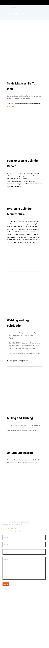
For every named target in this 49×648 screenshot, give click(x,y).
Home (8, 8)
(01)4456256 (12, 528)
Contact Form (35, 462)
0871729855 (10, 106)
